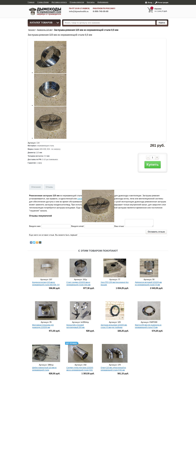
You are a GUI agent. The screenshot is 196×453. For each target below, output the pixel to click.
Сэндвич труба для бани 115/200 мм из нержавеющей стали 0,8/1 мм (79, 370)
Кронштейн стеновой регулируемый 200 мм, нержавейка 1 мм (75, 327)
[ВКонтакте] (31, 242)
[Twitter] (34, 242)
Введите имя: (35, 226)
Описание (36, 187)
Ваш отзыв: (119, 226)
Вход (150, 2)
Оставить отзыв (156, 231)
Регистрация (163, 2)
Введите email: (77, 226)
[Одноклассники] (37, 242)
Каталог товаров (41, 22)
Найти (162, 22)
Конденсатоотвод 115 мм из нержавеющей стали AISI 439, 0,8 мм (45, 284)
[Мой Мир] (40, 242)
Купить (152, 164)
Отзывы (49, 187)
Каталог (31, 30)
